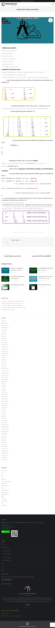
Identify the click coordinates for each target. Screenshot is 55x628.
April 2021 (3, 416)
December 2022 (4, 373)
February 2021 (4, 420)
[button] (24, 607)
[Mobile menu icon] (53, 4)
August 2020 (4, 433)
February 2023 (4, 368)
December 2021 (4, 399)
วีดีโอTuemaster (4, 501)
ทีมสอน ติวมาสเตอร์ (7, 557)
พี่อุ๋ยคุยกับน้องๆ (4, 492)
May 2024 (3, 336)
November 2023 (4, 349)
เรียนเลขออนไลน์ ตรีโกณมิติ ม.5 (45, 285)
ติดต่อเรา (3, 570)
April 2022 (3, 390)
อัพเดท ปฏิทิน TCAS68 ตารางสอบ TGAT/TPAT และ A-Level (46, 277)
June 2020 (3, 438)
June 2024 (3, 334)
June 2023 (3, 360)
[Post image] (5, 270)
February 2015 (4, 459)
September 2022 (5, 379)
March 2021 (3, 418)
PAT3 (2, 477)
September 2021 (5, 405)
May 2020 (3, 440)
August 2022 (4, 381)
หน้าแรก (3, 544)
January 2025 (4, 325)
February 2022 (4, 394)
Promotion (3, 479)
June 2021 (3, 412)
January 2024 (4, 345)
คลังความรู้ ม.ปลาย (6, 22)
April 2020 (3, 442)
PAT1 (2, 475)
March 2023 (4, 366)
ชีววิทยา (3, 488)
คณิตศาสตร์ (5, 20)
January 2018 (4, 457)
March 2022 (4, 392)
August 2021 (4, 407)
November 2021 (4, 401)
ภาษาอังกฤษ (3, 499)
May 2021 (3, 414)
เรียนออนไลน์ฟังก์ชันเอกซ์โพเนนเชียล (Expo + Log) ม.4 (46, 269)
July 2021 (3, 409)
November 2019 (4, 453)
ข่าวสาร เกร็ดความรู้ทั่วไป (6, 481)
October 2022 (4, 377)
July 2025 (3, 321)
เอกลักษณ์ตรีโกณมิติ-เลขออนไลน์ (17, 285)
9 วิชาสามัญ (3, 470)
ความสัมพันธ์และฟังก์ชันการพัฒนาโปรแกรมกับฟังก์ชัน (18, 277)
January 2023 (4, 371)
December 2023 (4, 347)
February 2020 (4, 446)
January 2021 (4, 422)
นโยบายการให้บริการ (5, 613)
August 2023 (4, 355)
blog (4, 18)
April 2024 (3, 338)
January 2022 (4, 396)
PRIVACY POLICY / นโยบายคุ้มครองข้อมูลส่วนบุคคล (11, 616)
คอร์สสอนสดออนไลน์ (5, 560)
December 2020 (4, 425)
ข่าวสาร (2, 563)
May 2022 (3, 388)
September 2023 (5, 353)
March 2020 (4, 444)
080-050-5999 (6, 525)
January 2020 (4, 448)
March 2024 (4, 340)
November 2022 (5, 375)
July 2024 (3, 332)
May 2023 (3, 362)
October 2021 (4, 403)
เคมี (2, 503)
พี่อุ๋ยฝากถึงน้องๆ (4, 494)
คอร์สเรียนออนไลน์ (5, 547)
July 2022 (3, 383)
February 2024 (4, 342)
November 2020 (5, 427)
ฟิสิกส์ (2, 496)
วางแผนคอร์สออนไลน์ (7, 554)
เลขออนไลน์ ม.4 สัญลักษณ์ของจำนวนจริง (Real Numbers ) (17, 269)
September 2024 (5, 327)
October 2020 (4, 429)
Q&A (2, 567)
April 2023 (3, 364)
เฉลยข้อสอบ (3, 505)
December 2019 (4, 451)
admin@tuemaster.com (9, 527)
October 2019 (4, 455)
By (34, 232)
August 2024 (4, 329)
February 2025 (4, 323)
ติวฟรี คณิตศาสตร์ (5, 490)
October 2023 (4, 351)
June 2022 (3, 386)
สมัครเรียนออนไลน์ (6, 550)
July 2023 (3, 358)
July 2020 (3, 435)
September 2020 (5, 431)
